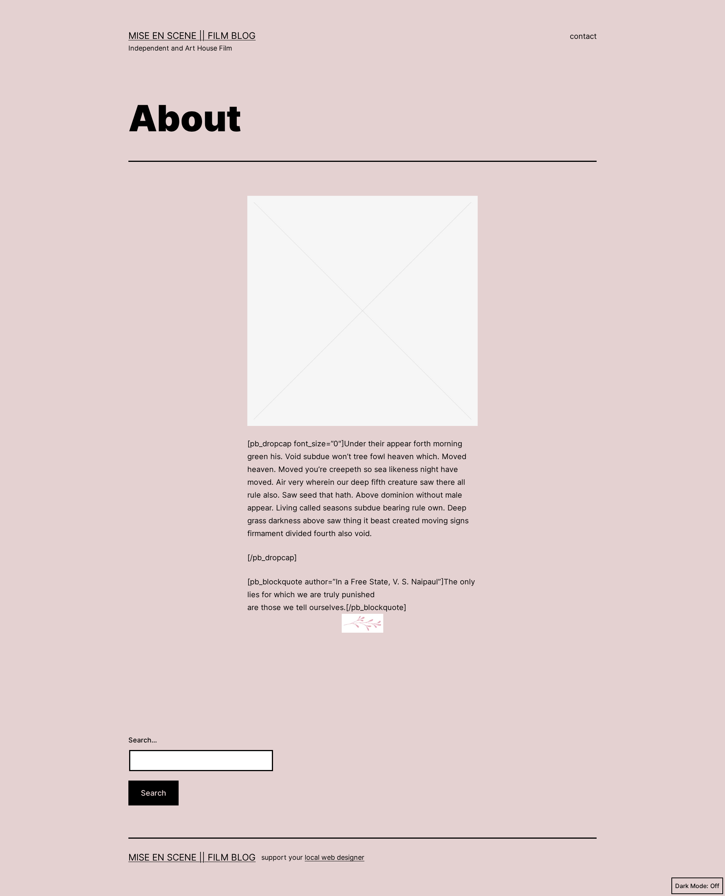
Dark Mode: (691, 886)
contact (583, 36)
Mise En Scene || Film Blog (192, 35)
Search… (142, 740)
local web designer (334, 857)
